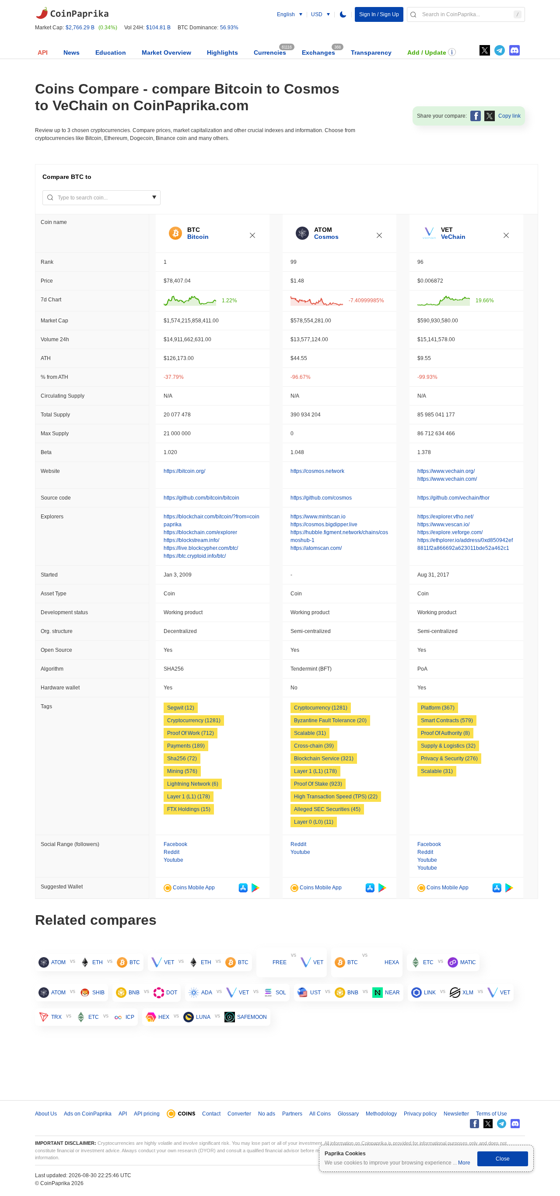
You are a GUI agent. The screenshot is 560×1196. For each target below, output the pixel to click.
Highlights (222, 52)
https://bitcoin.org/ (184, 471)
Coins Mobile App (193, 888)
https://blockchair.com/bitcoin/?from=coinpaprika (211, 521)
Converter (239, 1114)
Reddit (171, 852)
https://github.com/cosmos (321, 498)
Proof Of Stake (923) (318, 784)
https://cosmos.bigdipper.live (323, 524)
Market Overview (166, 52)
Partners (292, 1114)
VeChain (453, 236)
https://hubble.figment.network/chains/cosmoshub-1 (339, 536)
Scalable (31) (310, 733)
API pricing (147, 1114)
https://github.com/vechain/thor (453, 498)
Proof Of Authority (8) (445, 733)
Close (503, 1159)
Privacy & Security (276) (449, 758)
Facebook (175, 844)
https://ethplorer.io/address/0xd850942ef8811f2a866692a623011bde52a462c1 (465, 544)
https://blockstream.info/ (191, 540)
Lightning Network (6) (192, 784)
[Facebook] (474, 1123)
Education (110, 52)
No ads (266, 1114)
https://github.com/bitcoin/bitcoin (201, 498)
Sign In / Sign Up (379, 14)
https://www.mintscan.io (318, 517)
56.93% (229, 27)
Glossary (348, 1114)
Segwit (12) (180, 708)
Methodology (381, 1114)
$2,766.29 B (80, 27)
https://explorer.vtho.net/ (445, 517)
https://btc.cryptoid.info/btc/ (195, 556)
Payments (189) (186, 746)
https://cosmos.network (317, 471)
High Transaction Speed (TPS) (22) (336, 797)
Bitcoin (198, 236)
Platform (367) (438, 708)
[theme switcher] (343, 14)
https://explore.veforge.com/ (450, 532)
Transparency (371, 52)
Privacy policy (420, 1114)
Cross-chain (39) (314, 746)
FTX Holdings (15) (188, 809)
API (43, 52)
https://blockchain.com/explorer (200, 532)
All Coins (320, 1114)
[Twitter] (485, 50)
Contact (211, 1114)
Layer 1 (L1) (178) (188, 797)
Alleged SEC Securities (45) (327, 809)
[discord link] (514, 50)
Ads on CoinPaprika (88, 1114)
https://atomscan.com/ (316, 548)
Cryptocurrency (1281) (193, 720)
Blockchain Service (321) (324, 758)
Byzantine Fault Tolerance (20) (330, 720)
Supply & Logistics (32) (448, 746)
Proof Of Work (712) (190, 733)
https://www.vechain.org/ (446, 471)
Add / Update (426, 52)
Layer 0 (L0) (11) (313, 822)
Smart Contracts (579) (447, 720)
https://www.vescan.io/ (443, 524)
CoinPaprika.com (72, 13)
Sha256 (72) (182, 758)
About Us (46, 1114)
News (71, 52)
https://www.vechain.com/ (447, 479)
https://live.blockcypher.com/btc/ (201, 548)
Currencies (270, 52)
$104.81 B (158, 27)
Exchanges (318, 52)
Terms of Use (491, 1114)
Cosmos (326, 236)
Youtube (173, 860)
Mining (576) (182, 771)
